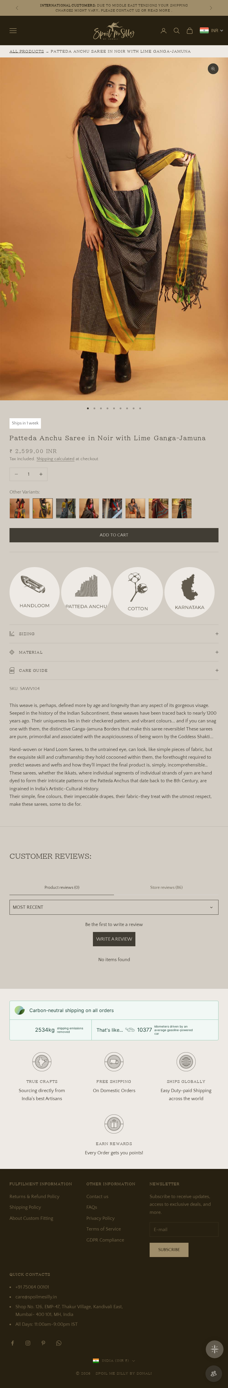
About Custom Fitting (31, 1218)
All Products (27, 51)
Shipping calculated (56, 458)
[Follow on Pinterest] (43, 1343)
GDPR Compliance (105, 1240)
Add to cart (114, 535)
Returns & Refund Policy (34, 1196)
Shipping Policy (25, 1207)
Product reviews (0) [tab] (62, 887)
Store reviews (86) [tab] (166, 887)
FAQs (91, 1207)
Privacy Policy (100, 1218)
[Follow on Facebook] (12, 1343)
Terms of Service (103, 1229)
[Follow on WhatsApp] (59, 1343)
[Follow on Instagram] (28, 1343)
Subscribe (169, 1249)
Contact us (97, 1196)
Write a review (114, 939)
